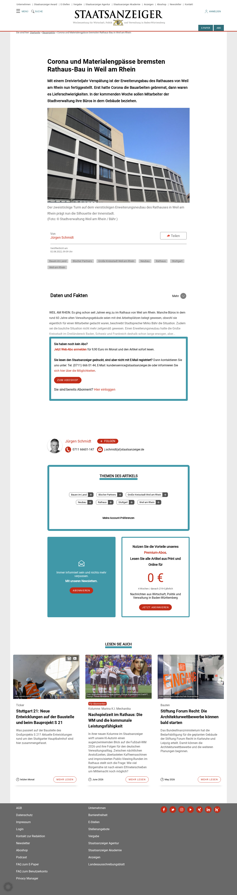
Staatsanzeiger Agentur (98, 4)
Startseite (35, 32)
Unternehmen (23, 4)
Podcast (21, 857)
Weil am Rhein (57, 267)
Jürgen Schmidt (62, 237)
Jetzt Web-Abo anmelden (70, 349)
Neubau (145, 261)
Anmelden (215, 11)
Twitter (173, 809)
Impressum (23, 822)
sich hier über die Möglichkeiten (74, 370)
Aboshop (161, 4)
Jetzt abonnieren (155, 607)
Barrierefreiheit (97, 815)
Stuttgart (177, 261)
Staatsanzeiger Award (45, 4)
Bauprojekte (48, 32)
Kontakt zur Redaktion (30, 836)
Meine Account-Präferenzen (118, 517)
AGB (19, 808)
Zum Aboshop (67, 380)
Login (20, 829)
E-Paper (205, 28)
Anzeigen (148, 4)
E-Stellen (65, 4)
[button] (8, 887)
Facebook (164, 809)
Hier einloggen (104, 389)
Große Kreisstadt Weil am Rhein (116, 261)
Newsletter (175, 4)
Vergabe (77, 4)
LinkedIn (208, 809)
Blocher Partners (82, 261)
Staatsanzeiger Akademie (127, 4)
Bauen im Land (57, 261)
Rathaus (161, 261)
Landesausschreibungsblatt (106, 864)
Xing (199, 809)
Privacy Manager (27, 878)
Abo (219, 28)
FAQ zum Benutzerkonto (32, 871)
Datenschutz (24, 815)
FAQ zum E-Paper (27, 864)
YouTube (190, 809)
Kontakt (189, 4)
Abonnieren (81, 590)
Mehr (175, 296)
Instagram (181, 809)
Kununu (217, 809)
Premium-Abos (155, 552)
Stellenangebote (98, 829)
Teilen (175, 236)
